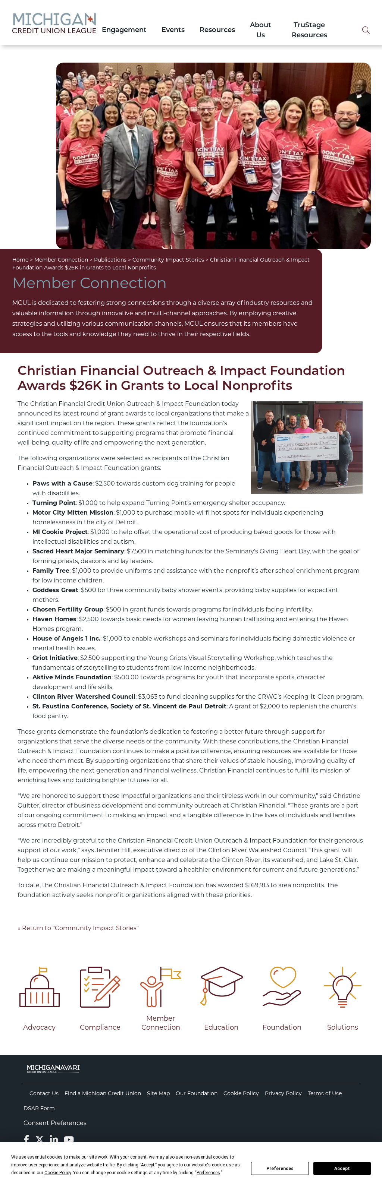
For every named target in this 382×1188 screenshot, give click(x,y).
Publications (110, 260)
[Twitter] (39, 1140)
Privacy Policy (283, 1094)
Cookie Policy (241, 1094)
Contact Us (44, 1094)
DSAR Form (39, 1109)
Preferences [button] (208, 1172)
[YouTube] (69, 1140)
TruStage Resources (309, 30)
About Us (260, 30)
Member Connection (61, 260)
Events (173, 30)
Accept (342, 1168)
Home (20, 260)
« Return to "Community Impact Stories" (78, 929)
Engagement (124, 30)
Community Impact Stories (168, 260)
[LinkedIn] (54, 1140)
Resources (217, 30)
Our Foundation (196, 1094)
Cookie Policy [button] (57, 1172)
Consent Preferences (55, 1124)
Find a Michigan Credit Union (103, 1094)
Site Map (158, 1094)
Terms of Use (325, 1094)
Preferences (280, 1168)
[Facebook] (26, 1140)
